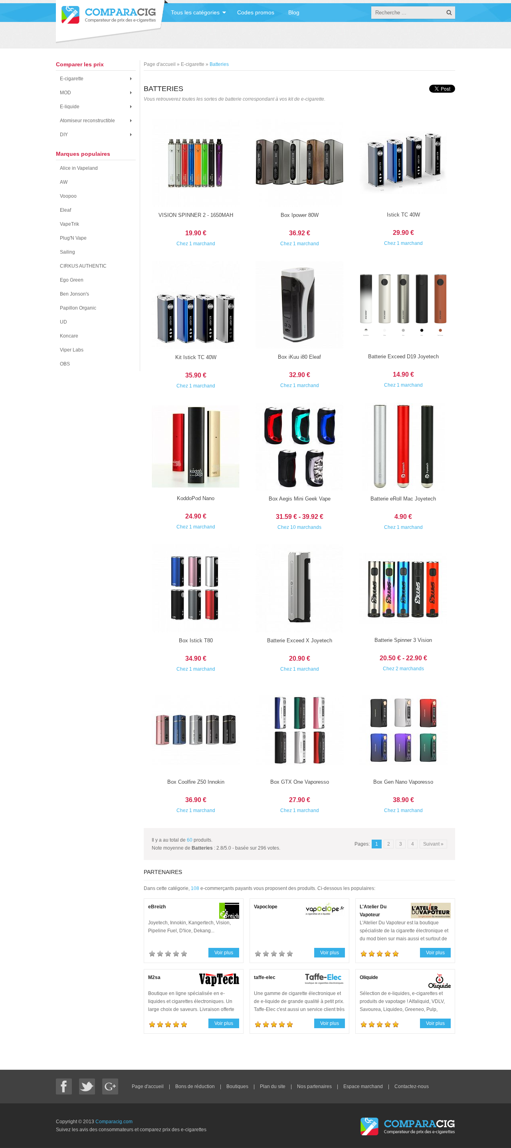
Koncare (69, 336)
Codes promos (255, 12)
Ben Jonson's (74, 294)
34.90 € (195, 658)
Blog (293, 12)
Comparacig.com (114, 1121)
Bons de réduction (195, 1086)
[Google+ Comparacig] (110, 1086)
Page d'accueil (148, 1086)
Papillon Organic (78, 308)
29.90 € (403, 232)
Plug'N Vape (73, 238)
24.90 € (195, 516)
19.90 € (195, 233)
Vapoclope (265, 907)
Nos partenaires (315, 1086)
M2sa (154, 977)
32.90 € (299, 374)
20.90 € (299, 658)
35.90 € (195, 375)
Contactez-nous (411, 1086)
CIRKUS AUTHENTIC (83, 266)
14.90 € (403, 374)
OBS (65, 364)
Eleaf (65, 210)
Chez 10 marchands (299, 527)
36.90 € (195, 799)
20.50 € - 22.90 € (403, 658)
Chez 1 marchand (195, 243)
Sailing (67, 252)
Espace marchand (363, 1086)
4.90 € (403, 516)
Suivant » (433, 844)
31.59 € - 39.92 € (299, 516)
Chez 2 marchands (403, 668)
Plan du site (273, 1086)
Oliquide (369, 977)
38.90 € (403, 799)
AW (63, 182)
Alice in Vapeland (79, 168)
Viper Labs (71, 350)
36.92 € (299, 233)
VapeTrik (69, 224)
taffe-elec (264, 977)
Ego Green (71, 280)
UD (63, 322)
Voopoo (68, 196)
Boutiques (238, 1086)
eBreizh (157, 907)
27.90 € (299, 799)
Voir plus (223, 952)
